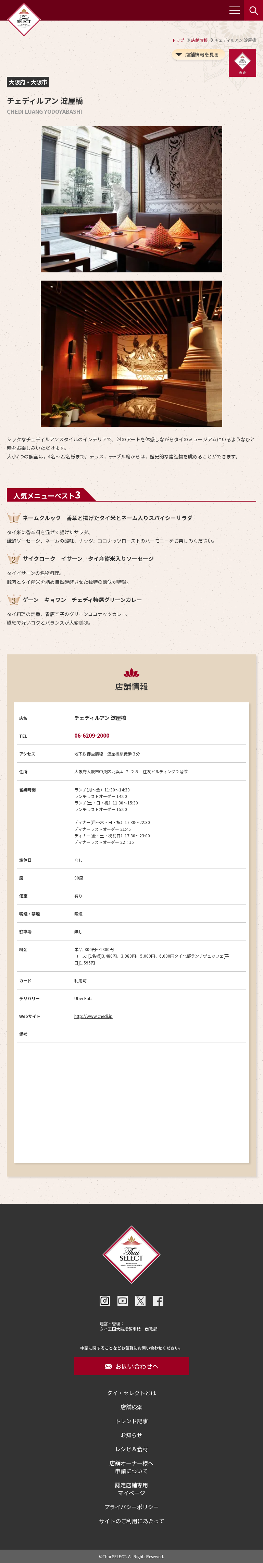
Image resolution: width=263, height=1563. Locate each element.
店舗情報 (199, 40)
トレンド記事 (131, 1421)
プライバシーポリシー (131, 1507)
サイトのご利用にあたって (131, 1521)
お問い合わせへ (137, 1366)
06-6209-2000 (91, 735)
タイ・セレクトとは (131, 1393)
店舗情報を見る (202, 54)
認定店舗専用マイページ (131, 1489)
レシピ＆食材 (131, 1449)
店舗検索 (131, 1407)
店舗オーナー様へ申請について (131, 1467)
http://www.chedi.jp (93, 1016)
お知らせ (131, 1435)
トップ (178, 40)
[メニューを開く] (234, 10)
